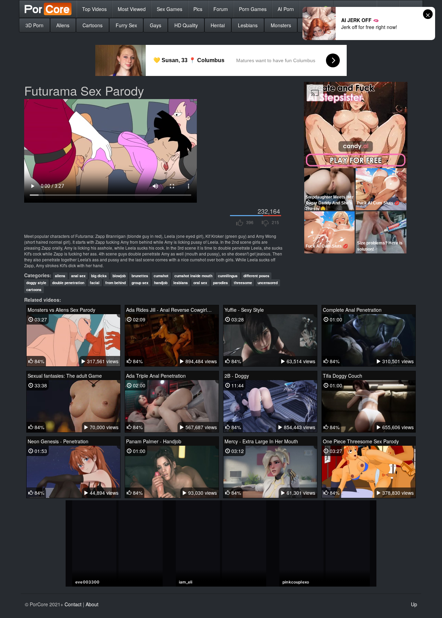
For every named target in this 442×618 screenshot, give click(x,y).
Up (414, 604)
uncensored (268, 282)
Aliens (62, 25)
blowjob (119, 275)
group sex (140, 282)
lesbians (180, 282)
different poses (256, 275)
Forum (220, 9)
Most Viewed (132, 9)
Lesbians (248, 25)
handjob (160, 282)
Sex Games (169, 9)
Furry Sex (126, 25)
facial (94, 282)
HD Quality (186, 25)
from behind (115, 282)
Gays (155, 25)
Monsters (281, 25)
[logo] (48, 9)
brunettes (140, 275)
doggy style (36, 282)
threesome (243, 282)
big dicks (99, 275)
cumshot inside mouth (193, 275)
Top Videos (94, 9)
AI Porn (286, 9)
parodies (220, 282)
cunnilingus (228, 275)
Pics (197, 9)
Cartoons (93, 25)
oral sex (200, 282)
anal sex (78, 275)
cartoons (33, 289)
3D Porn (35, 25)
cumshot (161, 275)
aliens (60, 275)
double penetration (68, 282)
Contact (73, 604)
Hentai (218, 25)
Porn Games (253, 9)
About (92, 604)
